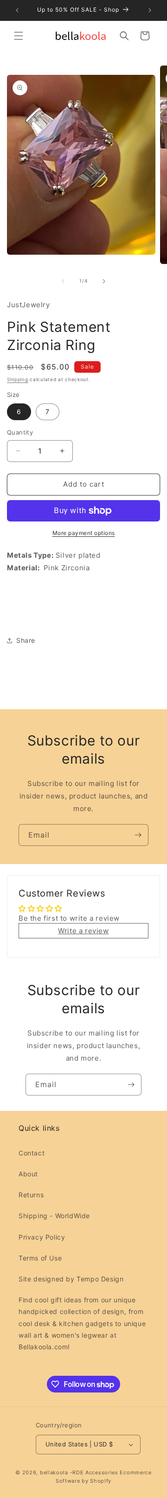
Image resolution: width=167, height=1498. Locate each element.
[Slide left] (63, 281)
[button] (18, 36)
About (28, 1174)
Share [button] (25, 640)
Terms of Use (40, 1258)
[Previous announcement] (17, 10)
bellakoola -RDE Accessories (79, 1472)
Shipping (17, 379)
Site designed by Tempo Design (71, 1279)
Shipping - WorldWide (54, 1216)
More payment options (83, 532)
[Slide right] (104, 281)
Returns (31, 1195)
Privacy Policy (42, 1237)
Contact (32, 1153)
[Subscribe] (138, 835)
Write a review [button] (83, 930)
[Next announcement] (150, 10)
